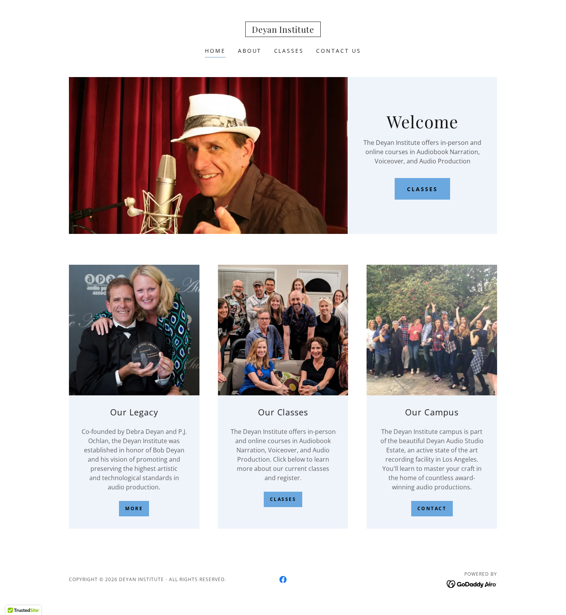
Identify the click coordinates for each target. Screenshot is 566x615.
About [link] (250, 50)
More (134, 508)
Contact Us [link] (338, 50)
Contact (432, 508)
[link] (282, 30)
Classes (422, 189)
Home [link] (215, 50)
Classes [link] (289, 50)
